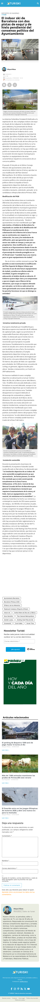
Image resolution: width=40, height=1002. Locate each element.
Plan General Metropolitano (25, 616)
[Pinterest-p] (18, 989)
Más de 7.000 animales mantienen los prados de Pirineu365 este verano (18, 776)
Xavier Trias (30, 623)
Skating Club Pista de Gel (25, 620)
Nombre (5, 860)
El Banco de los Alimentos (12, 605)
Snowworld (7, 623)
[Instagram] (15, 989)
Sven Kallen (18, 623)
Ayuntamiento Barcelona (11, 598)
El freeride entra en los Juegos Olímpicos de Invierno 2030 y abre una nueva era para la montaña (20, 810)
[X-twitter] (25, 989)
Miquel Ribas (11, 69)
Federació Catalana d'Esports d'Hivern (16, 609)
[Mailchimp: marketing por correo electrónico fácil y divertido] (31, 650)
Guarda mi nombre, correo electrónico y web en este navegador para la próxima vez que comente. (19, 879)
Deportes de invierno (10, 13)
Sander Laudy (8, 620)
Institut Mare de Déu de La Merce (24, 612)
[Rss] (21, 989)
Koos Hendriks (8, 616)
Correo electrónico (9, 868)
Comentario (7, 836)
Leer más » (5, 750)
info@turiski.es (24, 981)
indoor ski (7, 612)
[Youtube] (28, 989)
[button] (38, 3)
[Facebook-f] (11, 989)
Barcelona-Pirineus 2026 (12, 602)
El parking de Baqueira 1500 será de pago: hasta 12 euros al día (17, 743)
